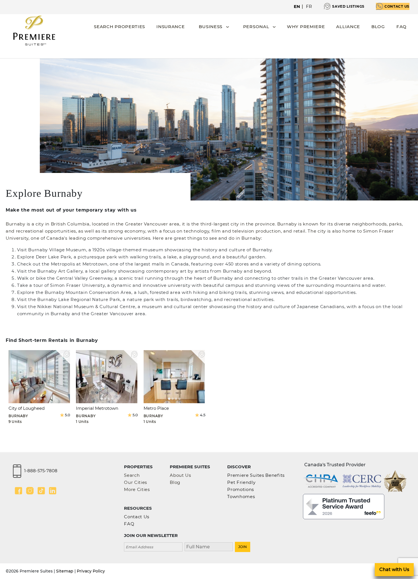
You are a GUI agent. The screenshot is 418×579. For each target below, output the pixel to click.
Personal (256, 26)
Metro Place (156, 408)
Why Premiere (306, 26)
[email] (153, 546)
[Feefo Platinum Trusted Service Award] (343, 506)
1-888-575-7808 (40, 470)
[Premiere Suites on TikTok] (41, 490)
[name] (209, 546)
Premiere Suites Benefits (256, 475)
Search (132, 475)
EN (297, 6)
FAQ (401, 26)
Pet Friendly (241, 482)
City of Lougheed (27, 408)
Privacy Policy (91, 571)
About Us (180, 475)
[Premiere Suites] (34, 31)
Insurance (170, 26)
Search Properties (119, 26)
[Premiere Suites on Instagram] (30, 490)
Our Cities (135, 482)
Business (210, 26)
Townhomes (241, 496)
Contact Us (396, 6)
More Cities (137, 489)
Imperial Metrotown (97, 408)
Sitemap (64, 571)
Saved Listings (348, 6)
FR (309, 6)
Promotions (240, 489)
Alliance (348, 26)
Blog (378, 26)
